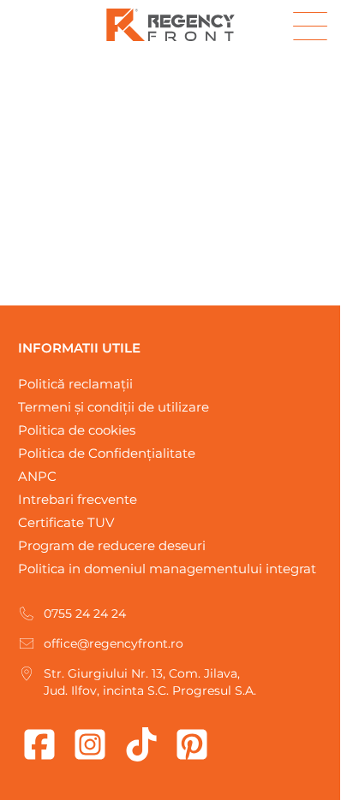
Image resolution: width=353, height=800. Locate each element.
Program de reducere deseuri (112, 545)
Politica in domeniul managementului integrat (167, 568)
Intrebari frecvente (77, 499)
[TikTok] (141, 744)
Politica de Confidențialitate (106, 453)
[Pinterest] (192, 744)
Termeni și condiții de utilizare (113, 407)
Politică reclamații (75, 384)
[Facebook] (39, 744)
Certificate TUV (66, 522)
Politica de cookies (76, 430)
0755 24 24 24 (85, 613)
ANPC (37, 476)
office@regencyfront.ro (113, 643)
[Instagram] (90, 744)
